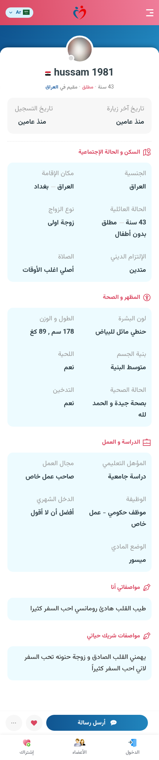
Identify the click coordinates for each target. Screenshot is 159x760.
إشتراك (27, 752)
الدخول (132, 752)
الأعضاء (79, 752)
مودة (79, 12)
